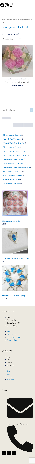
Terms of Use (11, 320)
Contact (9, 362)
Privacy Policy (12, 326)
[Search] (31, 110)
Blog (8, 357)
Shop (9, 360)
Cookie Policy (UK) (14, 323)
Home (4, 20)
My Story (10, 365)
